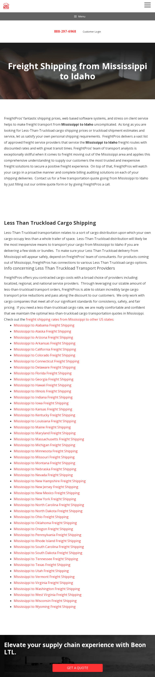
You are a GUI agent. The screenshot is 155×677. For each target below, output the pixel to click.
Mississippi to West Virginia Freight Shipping (48, 594)
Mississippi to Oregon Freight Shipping (43, 529)
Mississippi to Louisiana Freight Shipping (45, 421)
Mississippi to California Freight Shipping (45, 349)
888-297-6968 (65, 31)
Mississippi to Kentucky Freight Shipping (44, 415)
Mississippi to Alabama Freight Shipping (44, 325)
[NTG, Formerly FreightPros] (6, 6)
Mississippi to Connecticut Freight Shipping (46, 361)
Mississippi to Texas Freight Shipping (42, 565)
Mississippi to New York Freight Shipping (45, 499)
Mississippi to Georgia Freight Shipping (43, 379)
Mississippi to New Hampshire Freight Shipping (50, 481)
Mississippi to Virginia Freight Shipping (43, 583)
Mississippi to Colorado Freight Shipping (44, 355)
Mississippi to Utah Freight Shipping (41, 571)
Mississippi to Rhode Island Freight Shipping (47, 541)
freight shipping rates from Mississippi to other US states (69, 319)
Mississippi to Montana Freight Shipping (44, 463)
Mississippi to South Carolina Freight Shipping (49, 547)
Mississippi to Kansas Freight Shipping (43, 409)
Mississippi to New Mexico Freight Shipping (47, 493)
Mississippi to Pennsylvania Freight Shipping (47, 535)
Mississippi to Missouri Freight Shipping (44, 457)
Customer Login (92, 31)
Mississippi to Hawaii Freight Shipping (42, 385)
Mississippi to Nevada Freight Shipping (43, 475)
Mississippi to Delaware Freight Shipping (45, 367)
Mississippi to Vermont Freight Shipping (44, 576)
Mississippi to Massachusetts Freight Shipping (49, 439)
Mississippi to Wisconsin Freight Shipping (45, 601)
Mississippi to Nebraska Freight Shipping (45, 469)
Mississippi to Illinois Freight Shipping (42, 391)
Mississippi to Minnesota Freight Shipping (46, 451)
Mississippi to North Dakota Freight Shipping (48, 511)
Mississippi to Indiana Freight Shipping (43, 397)
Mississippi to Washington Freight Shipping (47, 589)
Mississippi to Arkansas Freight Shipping (44, 343)
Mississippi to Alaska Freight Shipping (42, 331)
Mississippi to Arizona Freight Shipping (43, 337)
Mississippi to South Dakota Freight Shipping (48, 553)
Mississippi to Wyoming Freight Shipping (45, 606)
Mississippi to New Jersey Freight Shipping (46, 487)
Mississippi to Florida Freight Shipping (43, 373)
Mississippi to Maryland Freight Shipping (45, 433)
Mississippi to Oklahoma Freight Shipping (45, 523)
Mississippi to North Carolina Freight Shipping (49, 505)
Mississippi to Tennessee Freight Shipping (46, 559)
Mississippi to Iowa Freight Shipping (41, 403)
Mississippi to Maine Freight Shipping (42, 427)
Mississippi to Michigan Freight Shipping (44, 445)
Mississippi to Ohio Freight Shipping (41, 517)
